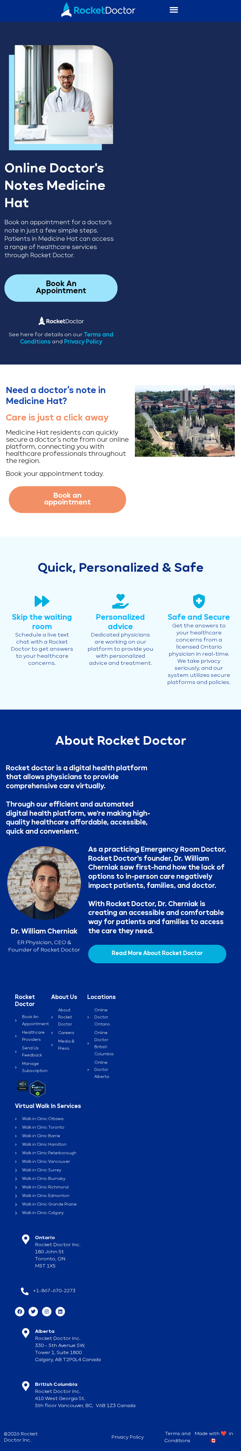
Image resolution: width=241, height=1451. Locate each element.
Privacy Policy (83, 341)
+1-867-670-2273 (54, 1291)
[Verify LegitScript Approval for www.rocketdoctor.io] (37, 1088)
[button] (174, 10)
